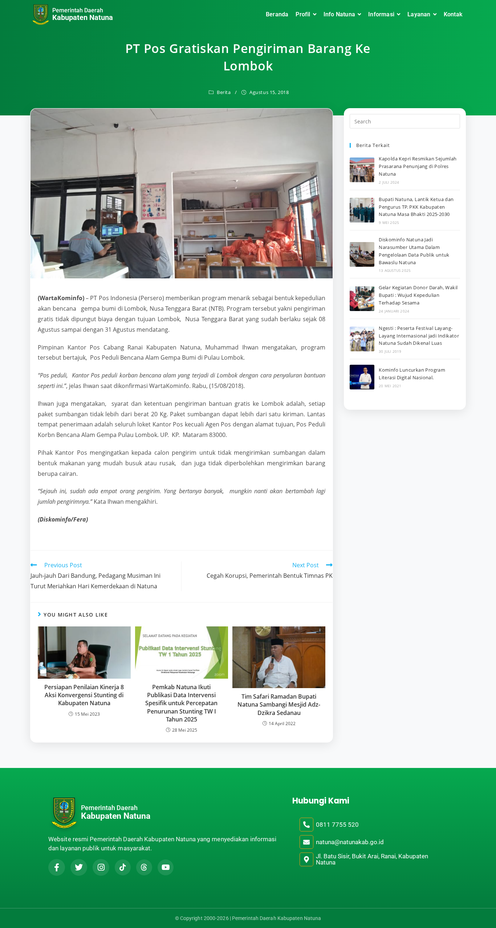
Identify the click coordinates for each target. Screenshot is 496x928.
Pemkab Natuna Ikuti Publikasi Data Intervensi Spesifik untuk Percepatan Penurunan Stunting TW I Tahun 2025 (181, 703)
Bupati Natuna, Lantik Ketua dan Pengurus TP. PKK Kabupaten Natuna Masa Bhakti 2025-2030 (416, 207)
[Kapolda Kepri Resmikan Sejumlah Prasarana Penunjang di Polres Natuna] (362, 170)
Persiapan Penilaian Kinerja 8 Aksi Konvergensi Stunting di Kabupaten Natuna (84, 695)
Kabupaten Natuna (82, 17)
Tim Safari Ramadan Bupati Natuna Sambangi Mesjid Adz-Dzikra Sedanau (278, 704)
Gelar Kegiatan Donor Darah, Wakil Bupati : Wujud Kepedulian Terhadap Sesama (418, 295)
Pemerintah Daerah (77, 10)
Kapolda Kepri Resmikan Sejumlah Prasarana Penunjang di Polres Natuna (417, 166)
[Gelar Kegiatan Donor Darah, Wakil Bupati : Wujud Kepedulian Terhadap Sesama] (362, 298)
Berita (224, 92)
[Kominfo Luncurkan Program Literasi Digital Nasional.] (362, 377)
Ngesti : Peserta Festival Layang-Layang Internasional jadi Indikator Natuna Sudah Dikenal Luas (419, 336)
